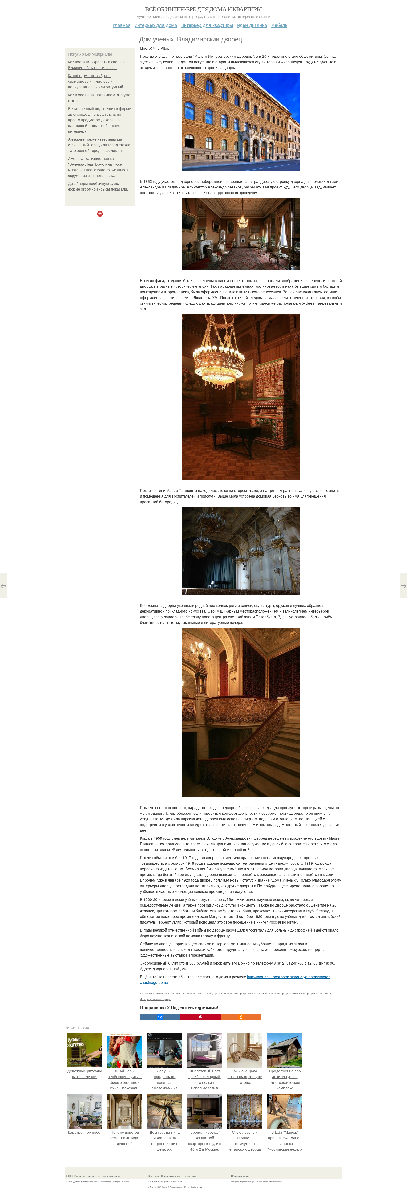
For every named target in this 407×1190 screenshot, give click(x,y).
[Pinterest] (200, 1017)
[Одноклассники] (241, 1017)
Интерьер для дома (156, 24)
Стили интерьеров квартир (169, 993)
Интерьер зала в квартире (155, 999)
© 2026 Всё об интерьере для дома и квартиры (93, 1176)
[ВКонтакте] (160, 1017)
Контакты (153, 1176)
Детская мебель (223, 993)
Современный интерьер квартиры (279, 993)
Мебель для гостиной (199, 993)
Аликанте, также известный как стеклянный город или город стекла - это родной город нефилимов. (99, 145)
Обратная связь (240, 1176)
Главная (121, 24)
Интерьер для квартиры (207, 24)
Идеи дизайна (252, 24)
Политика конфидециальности (165, 1181)
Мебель (279, 24)
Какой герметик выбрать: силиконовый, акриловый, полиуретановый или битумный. (96, 81)
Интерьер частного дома (316, 993)
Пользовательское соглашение (179, 1176)
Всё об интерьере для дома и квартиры (203, 9)
